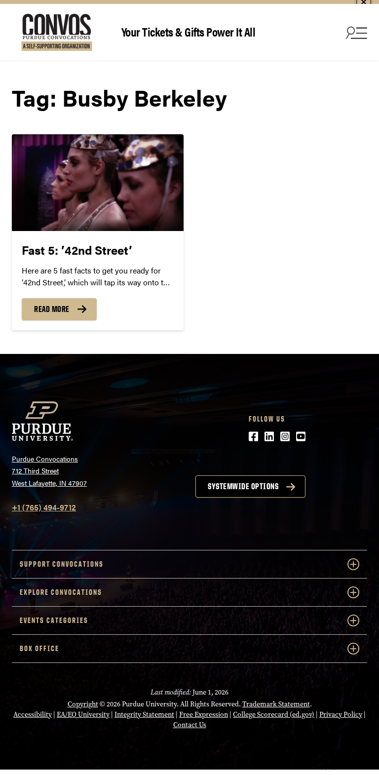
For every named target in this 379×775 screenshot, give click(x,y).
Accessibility (32, 714)
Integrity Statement (144, 714)
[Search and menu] (355, 32)
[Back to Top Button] (331, 767)
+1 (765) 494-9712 (44, 507)
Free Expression (203, 714)
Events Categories (54, 620)
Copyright (83, 704)
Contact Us (189, 725)
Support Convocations (62, 564)
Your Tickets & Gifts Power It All (188, 31)
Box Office (39, 648)
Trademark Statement (276, 704)
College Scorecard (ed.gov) (273, 714)
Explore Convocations (61, 592)
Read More (52, 309)
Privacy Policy (340, 714)
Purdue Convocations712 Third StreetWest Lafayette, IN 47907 (49, 471)
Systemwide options (243, 486)
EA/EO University (83, 714)
